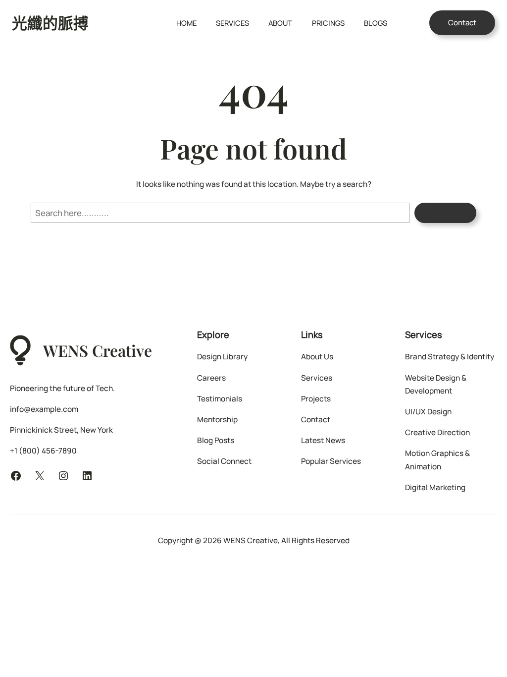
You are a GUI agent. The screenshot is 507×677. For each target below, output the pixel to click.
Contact (462, 22)
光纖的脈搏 (50, 22)
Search (445, 213)
